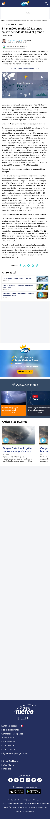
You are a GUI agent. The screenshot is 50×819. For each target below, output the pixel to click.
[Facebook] (10, 780)
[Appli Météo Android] (33, 791)
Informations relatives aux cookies (15, 803)
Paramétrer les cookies (12, 807)
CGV (29, 800)
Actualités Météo (10, 20)
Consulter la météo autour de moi (25, 68)
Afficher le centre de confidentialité (35, 807)
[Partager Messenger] (28, 265)
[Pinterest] (33, 780)
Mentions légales (14, 800)
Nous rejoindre (8, 745)
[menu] (3, 3)
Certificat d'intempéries (12, 733)
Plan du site (37, 800)
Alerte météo (7, 737)
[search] (46, 3)
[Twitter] (16, 780)
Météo (2, 20)
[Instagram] (28, 780)
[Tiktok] (39, 780)
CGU (24, 800)
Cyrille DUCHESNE (16, 40)
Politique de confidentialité (39, 803)
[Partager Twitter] (24, 265)
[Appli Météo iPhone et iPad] (16, 791)
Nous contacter (8, 749)
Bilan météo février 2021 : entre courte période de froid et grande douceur (32, 20)
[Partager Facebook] (20, 265)
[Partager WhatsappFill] (33, 265)
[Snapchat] (22, 780)
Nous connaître (8, 741)
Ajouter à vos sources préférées (16, 46)
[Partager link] (37, 265)
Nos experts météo (10, 729)
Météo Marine (7, 765)
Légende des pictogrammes (14, 753)
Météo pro (6, 768)
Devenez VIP (26, 371)
